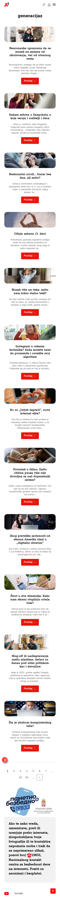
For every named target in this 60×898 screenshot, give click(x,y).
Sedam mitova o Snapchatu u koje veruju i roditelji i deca (30, 116)
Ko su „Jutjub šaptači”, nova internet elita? (30, 411)
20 (20, 777)
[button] (43, 4)
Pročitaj (28, 80)
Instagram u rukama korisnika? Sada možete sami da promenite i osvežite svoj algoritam (30, 351)
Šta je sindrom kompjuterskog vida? (30, 724)
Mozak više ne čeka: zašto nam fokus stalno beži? (30, 291)
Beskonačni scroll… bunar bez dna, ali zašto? (30, 175)
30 (26, 777)
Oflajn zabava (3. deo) (30, 233)
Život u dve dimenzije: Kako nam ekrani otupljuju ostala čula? (30, 599)
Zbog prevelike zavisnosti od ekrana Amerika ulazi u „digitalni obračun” (30, 539)
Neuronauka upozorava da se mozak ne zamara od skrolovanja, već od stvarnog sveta (30, 53)
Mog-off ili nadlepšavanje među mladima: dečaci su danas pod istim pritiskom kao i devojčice (30, 661)
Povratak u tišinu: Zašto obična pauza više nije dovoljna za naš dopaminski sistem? (30, 474)
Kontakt (19, 893)
